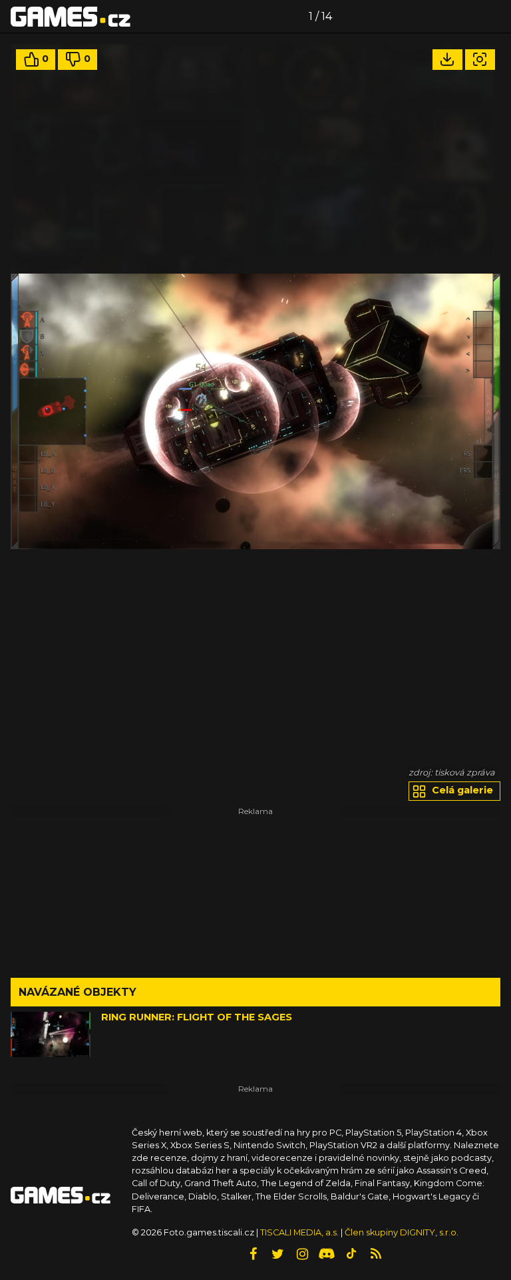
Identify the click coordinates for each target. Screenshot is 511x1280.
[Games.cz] (70, 16)
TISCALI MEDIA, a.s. (299, 1232)
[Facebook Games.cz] (253, 1254)
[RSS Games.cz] (376, 1254)
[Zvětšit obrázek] (480, 59)
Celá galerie (461, 790)
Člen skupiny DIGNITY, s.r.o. (401, 1232)
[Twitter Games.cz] (277, 1254)
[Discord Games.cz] (327, 1254)
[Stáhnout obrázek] (447, 59)
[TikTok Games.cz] (351, 1254)
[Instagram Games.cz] (302, 1254)
